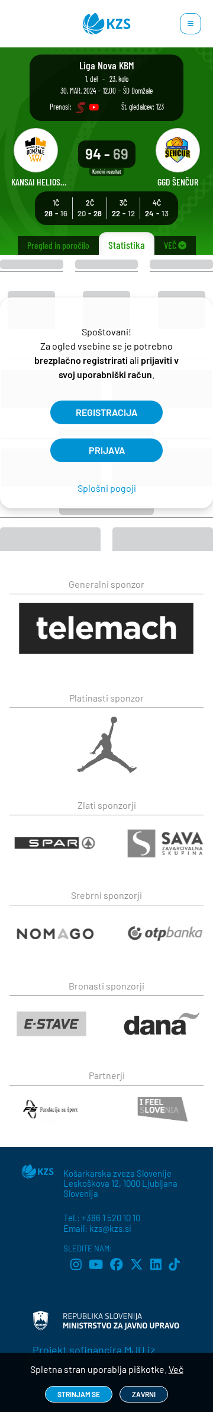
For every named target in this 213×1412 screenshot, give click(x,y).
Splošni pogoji (107, 488)
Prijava (107, 450)
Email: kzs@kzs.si (97, 1228)
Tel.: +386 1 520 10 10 (101, 1217)
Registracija (106, 412)
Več (176, 1369)
